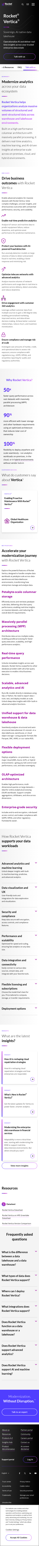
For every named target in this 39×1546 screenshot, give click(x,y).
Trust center (6, 1482)
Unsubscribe (6, 1502)
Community (25, 1434)
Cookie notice (25, 1486)
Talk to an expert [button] (19, 1412)
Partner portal (26, 1430)
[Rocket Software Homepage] (7, 4)
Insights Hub (7, 1442)
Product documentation (8, 1447)
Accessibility (6, 1486)
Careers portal (27, 1438)
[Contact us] (27, 4)
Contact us (25, 1442)
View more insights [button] (19, 1165)
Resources (6, 1434)
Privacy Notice (25, 1482)
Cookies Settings (12, 1530)
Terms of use (7, 1491)
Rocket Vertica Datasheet (12, 1210)
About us (6, 1430)
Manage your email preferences (27, 1496)
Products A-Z (7, 1438)
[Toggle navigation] (33, 4)
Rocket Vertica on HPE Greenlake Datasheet (15, 1216)
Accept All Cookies (18, 1537)
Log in (30, 1459)
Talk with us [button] (19, 56)
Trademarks (6, 1495)
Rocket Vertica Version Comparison (16, 1223)
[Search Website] (22, 4)
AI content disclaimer (25, 1447)
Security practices (26, 1491)
